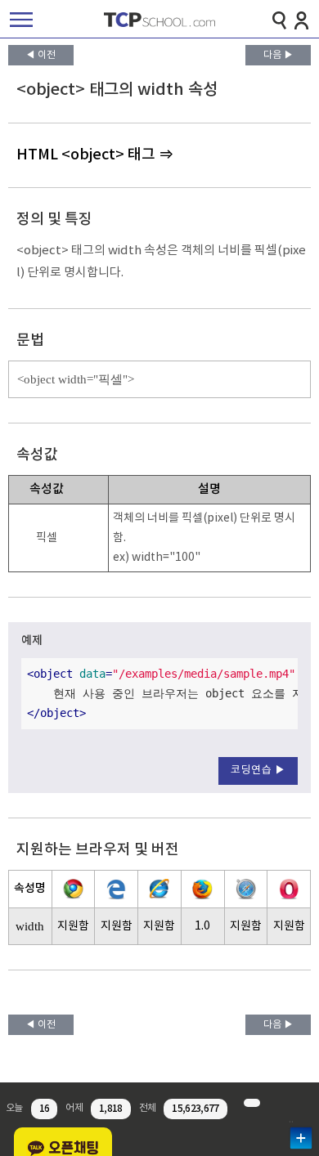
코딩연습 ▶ (258, 770)
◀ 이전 (40, 55)
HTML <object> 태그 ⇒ (94, 155)
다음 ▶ (278, 55)
